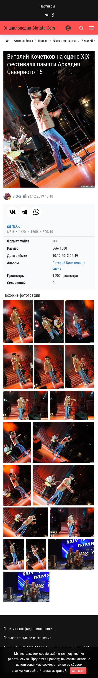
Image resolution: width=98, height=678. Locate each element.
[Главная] (7, 40)
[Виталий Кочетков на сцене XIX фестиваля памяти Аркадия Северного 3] (79, 321)
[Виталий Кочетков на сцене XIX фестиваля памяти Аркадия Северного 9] (17, 442)
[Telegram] (24, 211)
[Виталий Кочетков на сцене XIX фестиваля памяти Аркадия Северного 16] (13, 554)
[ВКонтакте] (12, 211)
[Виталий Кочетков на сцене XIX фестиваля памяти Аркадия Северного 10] (63, 442)
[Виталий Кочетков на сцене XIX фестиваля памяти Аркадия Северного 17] (36, 554)
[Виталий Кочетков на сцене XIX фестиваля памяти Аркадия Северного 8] (72, 405)
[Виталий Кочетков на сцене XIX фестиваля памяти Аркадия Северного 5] (49, 367)
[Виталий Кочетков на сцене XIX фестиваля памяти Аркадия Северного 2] (49, 322)
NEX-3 (16, 226)
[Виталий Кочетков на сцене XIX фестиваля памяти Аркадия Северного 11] (17, 485)
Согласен (78, 671)
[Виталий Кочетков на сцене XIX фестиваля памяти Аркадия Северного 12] (63, 485)
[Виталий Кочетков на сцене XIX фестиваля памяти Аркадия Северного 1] (18, 322)
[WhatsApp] (36, 211)
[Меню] (92, 28)
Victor (17, 196)
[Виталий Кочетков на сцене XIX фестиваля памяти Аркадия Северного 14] (72, 522)
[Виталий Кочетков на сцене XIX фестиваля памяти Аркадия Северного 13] (25, 522)
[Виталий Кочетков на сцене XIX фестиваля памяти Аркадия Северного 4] (18, 367)
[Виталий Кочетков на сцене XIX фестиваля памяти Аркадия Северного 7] (25, 405)
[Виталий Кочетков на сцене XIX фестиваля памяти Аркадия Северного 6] (79, 366)
